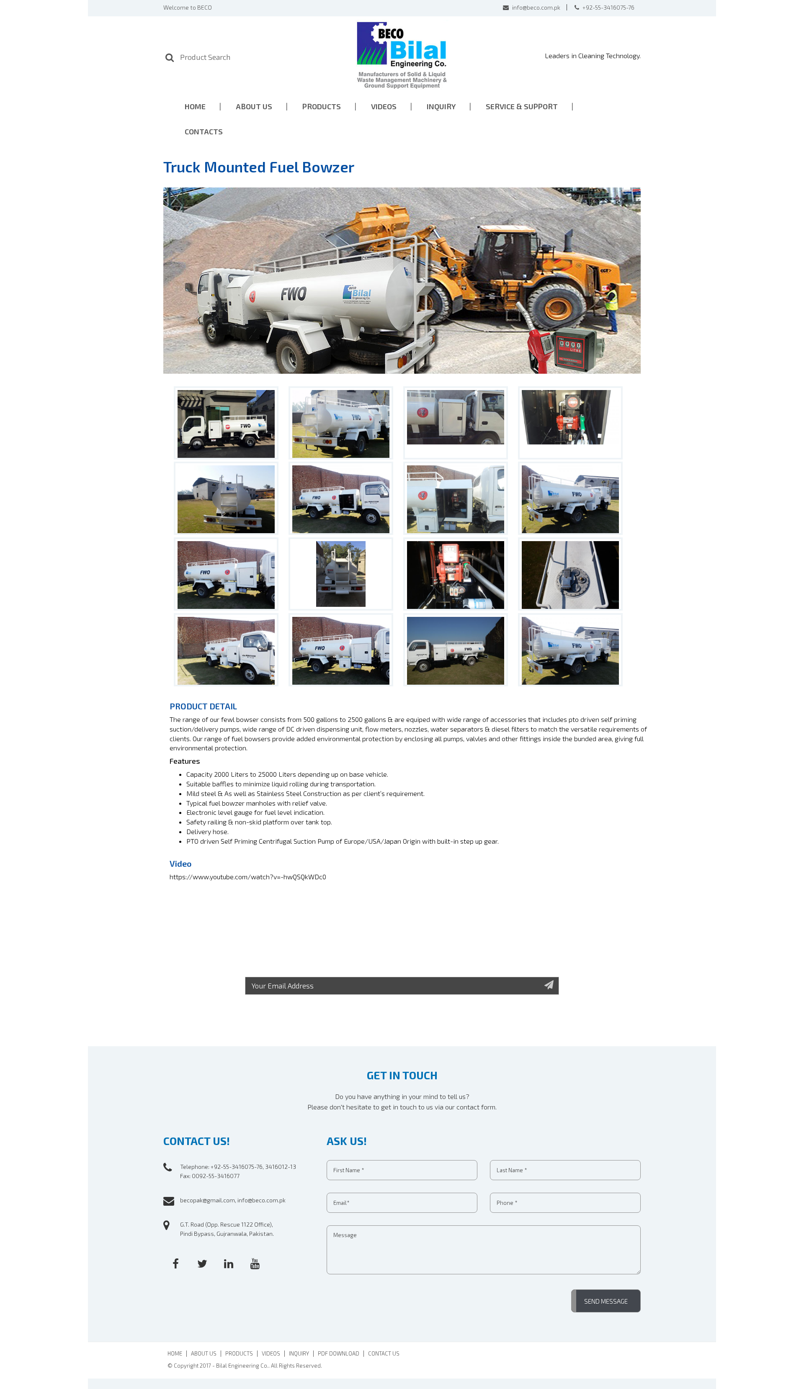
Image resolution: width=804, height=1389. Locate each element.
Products (239, 1353)
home (195, 106)
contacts (204, 131)
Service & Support (522, 106)
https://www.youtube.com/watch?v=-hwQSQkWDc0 (248, 877)
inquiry (441, 106)
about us (254, 106)
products (321, 106)
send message (606, 1301)
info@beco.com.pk (535, 7)
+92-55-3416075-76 (607, 7)
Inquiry (299, 1353)
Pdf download (338, 1353)
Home (175, 1353)
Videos (384, 106)
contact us (383, 1353)
